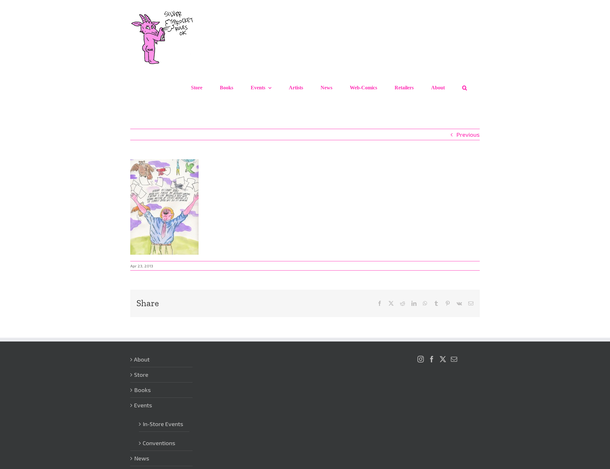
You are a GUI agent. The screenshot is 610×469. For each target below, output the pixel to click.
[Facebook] (432, 359)
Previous (468, 134)
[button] (465, 87)
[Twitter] (443, 359)
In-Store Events (163, 423)
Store (141, 374)
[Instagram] (420, 359)
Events (143, 405)
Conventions (159, 442)
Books (142, 389)
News (141, 458)
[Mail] (454, 359)
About (142, 359)
